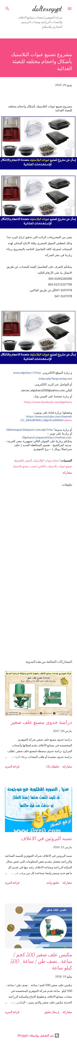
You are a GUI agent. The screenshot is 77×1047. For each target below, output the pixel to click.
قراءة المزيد (12, 766)
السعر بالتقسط (23, 460)
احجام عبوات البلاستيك (46, 460)
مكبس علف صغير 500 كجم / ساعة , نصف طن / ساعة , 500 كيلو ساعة (41, 961)
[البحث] (7, 7)
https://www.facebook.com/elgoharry (48, 402)
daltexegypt (47, 8)
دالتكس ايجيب (38, 466)
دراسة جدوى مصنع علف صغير (41, 722)
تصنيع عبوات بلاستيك (60, 466)
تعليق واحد (52, 882)
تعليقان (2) (52, 766)
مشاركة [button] (67, 472)
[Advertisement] (38, 620)
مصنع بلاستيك (21, 466)
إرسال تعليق (51, 1012)
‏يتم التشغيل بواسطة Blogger (36, 1035)
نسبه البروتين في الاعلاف (46, 839)
